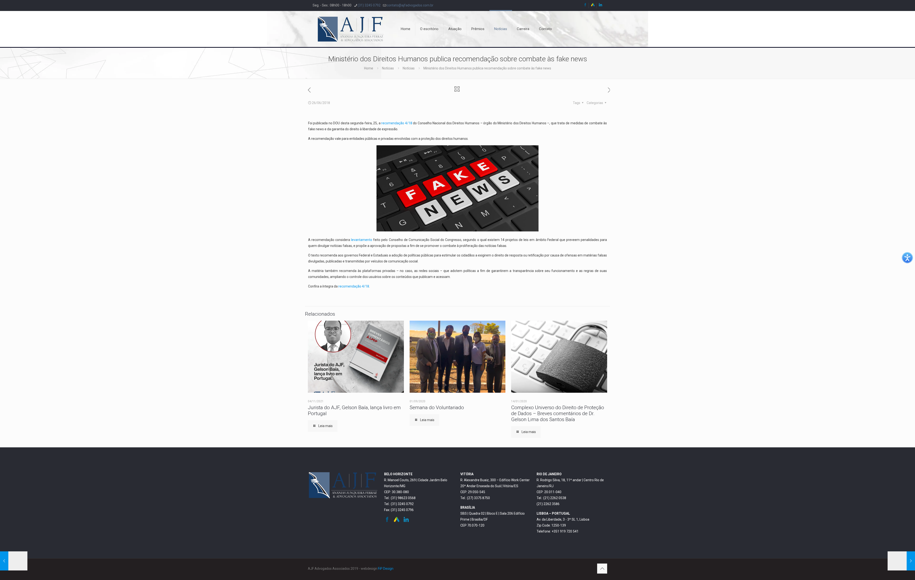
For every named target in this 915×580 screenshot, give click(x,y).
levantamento (361, 240)
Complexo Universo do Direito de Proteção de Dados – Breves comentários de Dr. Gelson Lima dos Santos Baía (557, 413)
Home (368, 68)
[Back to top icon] (602, 569)
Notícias (388, 68)
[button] (907, 257)
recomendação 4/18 (396, 123)
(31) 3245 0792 (369, 5)
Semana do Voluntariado (437, 407)
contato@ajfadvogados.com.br (410, 5)
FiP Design (385, 568)
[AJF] (351, 29)
